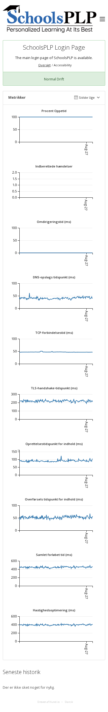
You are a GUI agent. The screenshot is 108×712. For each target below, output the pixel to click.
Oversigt (44, 65)
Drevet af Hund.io (48, 702)
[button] (102, 19)
